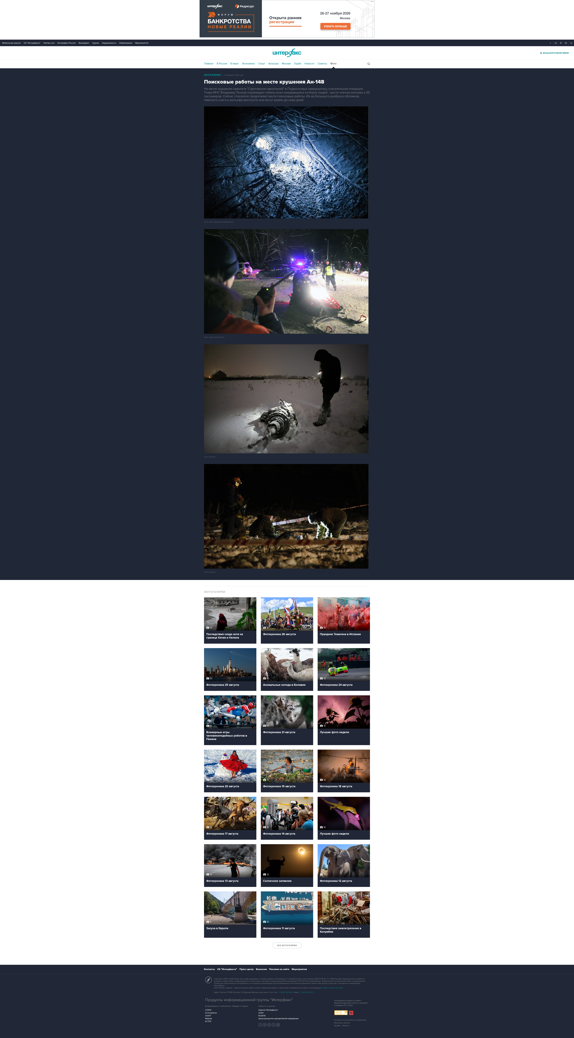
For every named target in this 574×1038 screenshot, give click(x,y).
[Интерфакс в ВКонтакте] (269, 1025)
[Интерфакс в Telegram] (265, 1025)
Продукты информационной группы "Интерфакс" (249, 1000)
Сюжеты (322, 63)
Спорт (261, 63)
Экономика (248, 63)
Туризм (95, 43)
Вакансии (261, 969)
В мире (234, 63)
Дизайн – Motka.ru (341, 1026)
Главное (208, 63)
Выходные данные (342, 1023)
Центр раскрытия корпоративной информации (278, 1018)
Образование (125, 43)
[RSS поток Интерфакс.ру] (274, 1025)
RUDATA (262, 1016)
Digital (297, 63)
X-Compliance (211, 1013)
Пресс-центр (246, 969)
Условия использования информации (350, 1020)
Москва (286, 63)
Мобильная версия (11, 43)
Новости (309, 63)
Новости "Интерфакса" (268, 1010)
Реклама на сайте (279, 969)
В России (222, 63)
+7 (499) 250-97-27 (307, 992)
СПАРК (208, 1010)
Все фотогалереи (287, 945)
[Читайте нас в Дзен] (260, 1025)
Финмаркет (83, 43)
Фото (333, 63)
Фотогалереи (212, 75)
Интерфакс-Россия (66, 43)
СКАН (261, 1013)
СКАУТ (208, 1016)
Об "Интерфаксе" (32, 43)
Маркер (208, 1018)
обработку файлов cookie (332, 988)
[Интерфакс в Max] (278, 1025)
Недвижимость (109, 43)
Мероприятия (141, 43)
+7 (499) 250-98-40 (286, 992)
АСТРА (208, 1021)
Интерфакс (287, 52)
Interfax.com (49, 43)
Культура (273, 63)
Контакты (209, 969)
